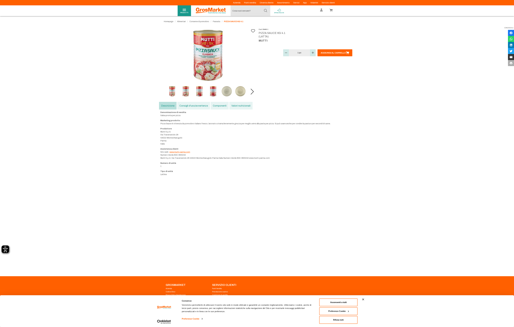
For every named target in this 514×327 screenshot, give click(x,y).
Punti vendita (250, 3)
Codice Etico (170, 292)
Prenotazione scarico (220, 292)
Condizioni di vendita (220, 295)
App (305, 3)
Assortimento (283, 3)
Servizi (296, 3)
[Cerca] (265, 10)
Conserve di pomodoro (199, 22)
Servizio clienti (328, 3)
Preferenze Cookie (190, 319)
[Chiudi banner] (363, 299)
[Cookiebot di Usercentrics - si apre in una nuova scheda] (164, 322)
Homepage (168, 22)
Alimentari (181, 22)
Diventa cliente (267, 3)
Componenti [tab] (219, 105)
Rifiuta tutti (338, 320)
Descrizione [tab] (167, 105)
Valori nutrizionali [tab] (240, 105)
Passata (216, 22)
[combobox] (250, 10)
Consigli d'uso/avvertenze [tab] (193, 105)
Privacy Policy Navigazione (176, 295)
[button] (252, 92)
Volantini (314, 3)
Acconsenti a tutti (338, 302)
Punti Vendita (217, 288)
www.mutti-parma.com (179, 152)
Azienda (237, 3)
